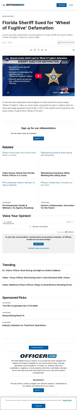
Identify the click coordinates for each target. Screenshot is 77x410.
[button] (3, 5)
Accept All (38, 406)
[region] (38, 227)
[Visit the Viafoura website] (69, 232)
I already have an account (38, 248)
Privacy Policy (67, 400)
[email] (46, 50)
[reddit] (42, 50)
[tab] (8, 222)
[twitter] (38, 50)
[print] (74, 50)
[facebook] (31, 50)
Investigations (8, 16)
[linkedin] (35, 50)
